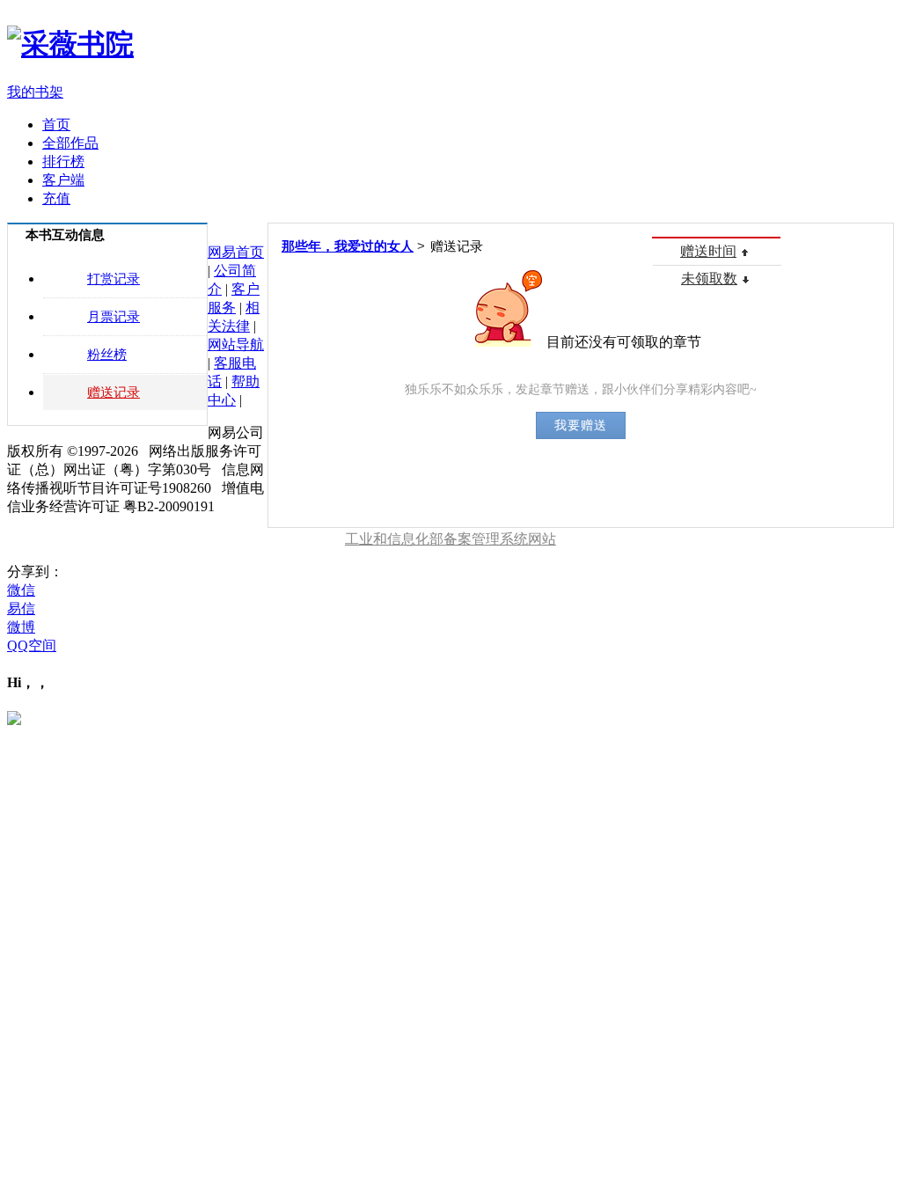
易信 (21, 608)
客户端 (63, 179)
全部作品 (70, 143)
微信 (21, 590)
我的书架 (35, 91)
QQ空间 (31, 645)
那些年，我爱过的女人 (348, 246)
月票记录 (113, 317)
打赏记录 (113, 279)
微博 (21, 626)
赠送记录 (113, 392)
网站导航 (236, 344)
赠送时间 (708, 251)
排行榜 (63, 161)
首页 (56, 124)
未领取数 (709, 278)
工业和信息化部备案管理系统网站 (450, 538)
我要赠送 (580, 425)
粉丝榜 (107, 355)
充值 (56, 198)
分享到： (35, 571)
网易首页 (236, 252)
